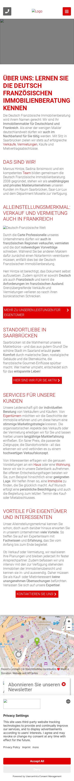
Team (27, 173)
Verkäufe (9, 144)
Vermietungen (27, 144)
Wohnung (63, 465)
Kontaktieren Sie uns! (35, 594)
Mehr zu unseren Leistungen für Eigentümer (32, 312)
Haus (37, 465)
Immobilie (55, 481)
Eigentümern (12, 416)
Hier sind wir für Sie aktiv (35, 380)
